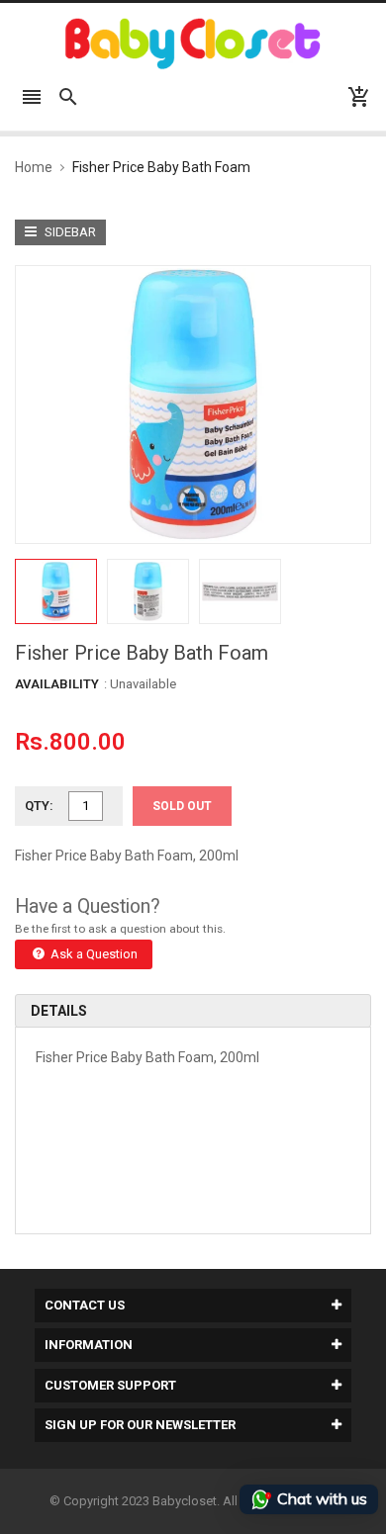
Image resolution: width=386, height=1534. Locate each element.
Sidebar (69, 232)
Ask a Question (93, 954)
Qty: (39, 805)
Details (59, 1011)
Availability (57, 684)
